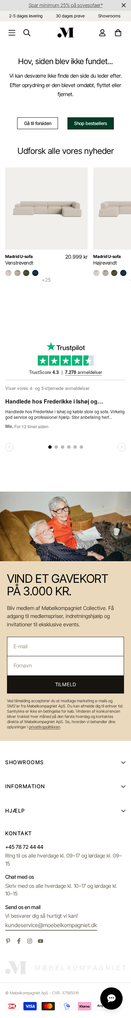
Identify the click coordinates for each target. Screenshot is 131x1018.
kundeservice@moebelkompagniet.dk (51, 925)
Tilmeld (65, 684)
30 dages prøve (70, 15)
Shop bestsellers (90, 123)
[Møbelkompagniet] (65, 32)
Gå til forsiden (37, 123)
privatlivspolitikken (44, 727)
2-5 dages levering (26, 15)
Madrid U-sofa (19, 256)
